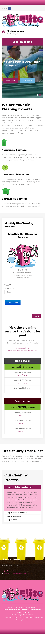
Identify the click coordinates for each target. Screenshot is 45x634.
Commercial (27, 81)
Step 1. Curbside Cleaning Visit (19, 487)
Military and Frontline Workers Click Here (22, 351)
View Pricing (22, 375)
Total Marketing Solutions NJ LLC (13, 617)
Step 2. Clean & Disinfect (16, 513)
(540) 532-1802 (24, 42)
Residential (11, 81)
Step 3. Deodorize (13, 516)
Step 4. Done (11, 520)
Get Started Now (22, 348)
